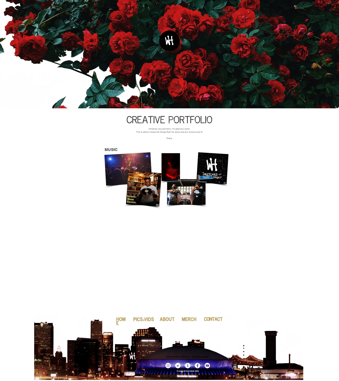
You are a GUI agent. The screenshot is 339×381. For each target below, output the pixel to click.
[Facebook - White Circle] (197, 365)
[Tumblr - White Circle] (187, 365)
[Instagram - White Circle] (168, 365)
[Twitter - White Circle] (178, 365)
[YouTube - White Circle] (207, 365)
